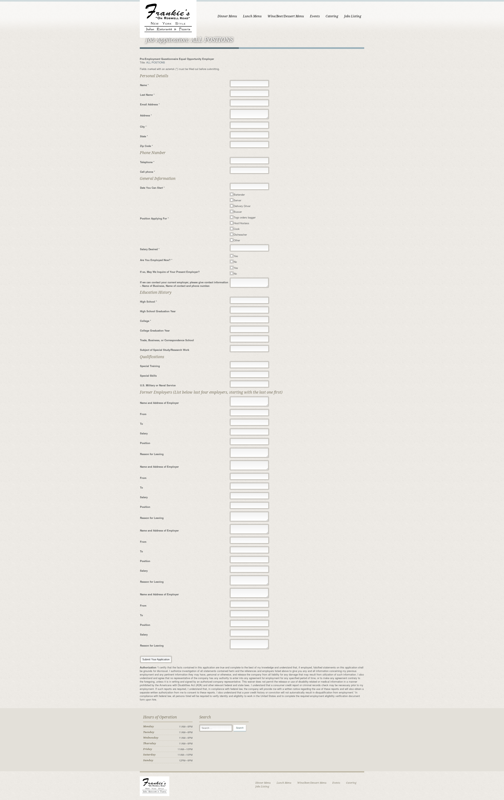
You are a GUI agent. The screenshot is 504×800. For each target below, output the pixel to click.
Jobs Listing (352, 16)
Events (315, 16)
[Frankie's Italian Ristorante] (168, 18)
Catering (332, 16)
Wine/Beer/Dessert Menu (286, 16)
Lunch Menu (252, 16)
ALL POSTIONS (155, 62)
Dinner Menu (227, 16)
